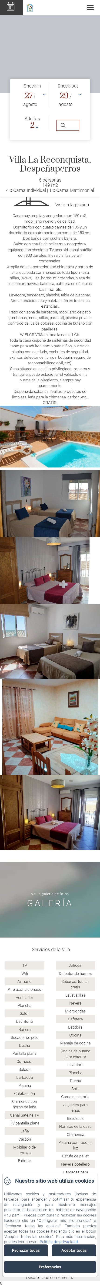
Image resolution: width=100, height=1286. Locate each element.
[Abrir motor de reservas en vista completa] (50, 109)
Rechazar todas (26, 1250)
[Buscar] (67, 125)
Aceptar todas (74, 1250)
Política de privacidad (59, 1241)
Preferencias (50, 1267)
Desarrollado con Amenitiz (50, 1277)
